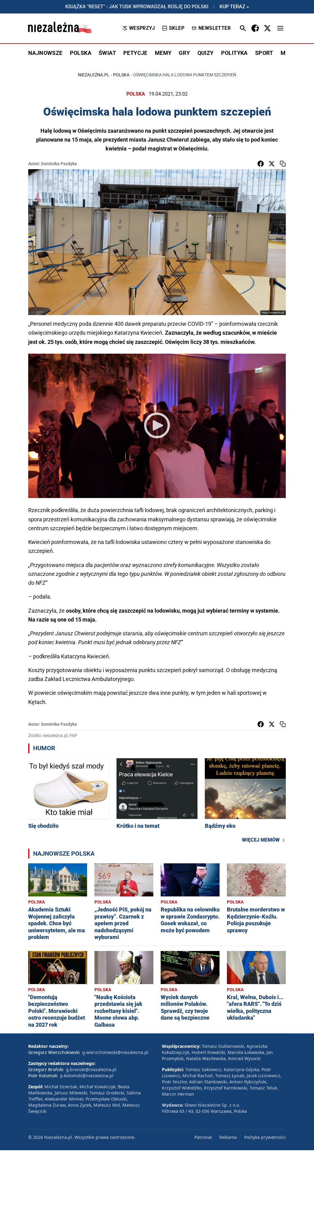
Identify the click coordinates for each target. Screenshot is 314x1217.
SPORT (264, 53)
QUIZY (205, 53)
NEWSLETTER (214, 28)
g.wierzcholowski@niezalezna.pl (115, 1052)
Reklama (228, 1137)
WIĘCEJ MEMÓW (261, 840)
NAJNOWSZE (45, 53)
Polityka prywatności (265, 1137)
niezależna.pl (93, 74)
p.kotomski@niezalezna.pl (86, 1075)
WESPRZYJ (142, 28)
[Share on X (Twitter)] (272, 164)
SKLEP (176, 28)
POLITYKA (234, 53)
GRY (184, 53)
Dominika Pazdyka (59, 163)
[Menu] (280, 28)
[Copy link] (283, 164)
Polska (121, 74)
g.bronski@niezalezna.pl (91, 1069)
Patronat (203, 1137)
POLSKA (80, 53)
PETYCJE (135, 53)
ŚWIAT (107, 53)
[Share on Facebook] (261, 164)
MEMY (163, 53)
